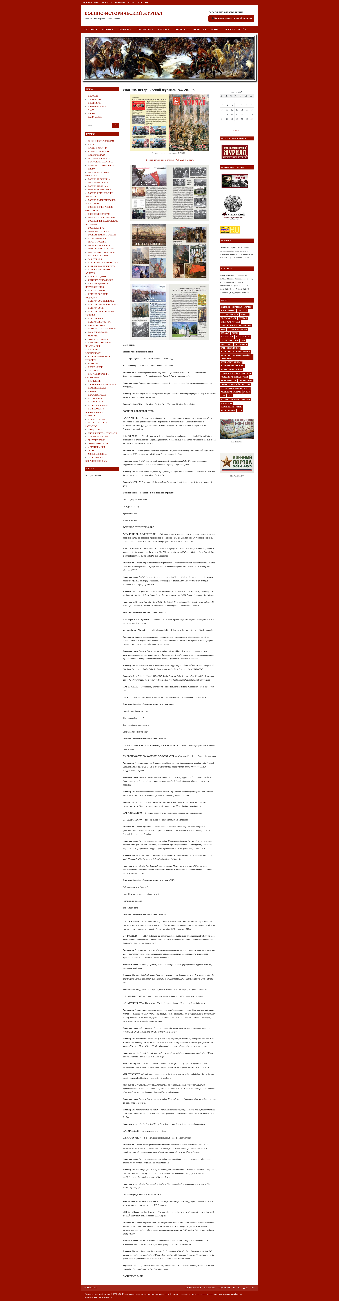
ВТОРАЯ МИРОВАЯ (97, 238)
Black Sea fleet (228, 311)
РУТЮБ (131, 2)
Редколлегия (144, 29)
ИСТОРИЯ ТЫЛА (96, 318)
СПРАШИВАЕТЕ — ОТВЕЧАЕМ (102, 433)
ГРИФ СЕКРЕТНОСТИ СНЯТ (101, 249)
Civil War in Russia (229, 314)
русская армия (228, 411)
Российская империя (231, 392)
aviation (248, 307)
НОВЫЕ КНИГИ (95, 367)
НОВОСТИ (93, 96)
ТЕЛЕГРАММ (120, 2)
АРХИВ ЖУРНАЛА (96, 155)
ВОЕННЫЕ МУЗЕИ (96, 228)
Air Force (225, 307)
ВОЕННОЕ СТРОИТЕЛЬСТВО (101, 217)
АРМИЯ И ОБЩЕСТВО (98, 151)
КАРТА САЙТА (95, 117)
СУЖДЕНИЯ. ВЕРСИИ (98, 437)
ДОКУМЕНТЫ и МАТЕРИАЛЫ (101, 252)
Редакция (124, 29)
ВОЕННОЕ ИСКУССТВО (99, 214)
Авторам (162, 29)
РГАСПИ (92, 416)
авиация (246, 399)
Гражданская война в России (234, 377)
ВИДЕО (91, 113)
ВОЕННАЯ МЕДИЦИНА (99, 179)
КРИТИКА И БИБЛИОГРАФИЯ (102, 329)
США (230, 396)
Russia (235, 333)
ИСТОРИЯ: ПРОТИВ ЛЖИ (99, 322)
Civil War (242, 311)
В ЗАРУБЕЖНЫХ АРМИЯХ (100, 162)
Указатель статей (234, 29)
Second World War (229, 341)
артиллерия (226, 403)
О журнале (89, 29)
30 (252, 119)
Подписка (180, 29)
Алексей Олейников (230, 348)
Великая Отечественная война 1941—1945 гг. (235, 357)
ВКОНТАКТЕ (107, 2)
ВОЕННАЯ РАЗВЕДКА (98, 183)
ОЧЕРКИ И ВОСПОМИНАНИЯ (102, 384)
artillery (237, 307)
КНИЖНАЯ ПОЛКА (97, 325)
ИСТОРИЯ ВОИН (96, 308)
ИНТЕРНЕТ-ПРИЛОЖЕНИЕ (100, 280)
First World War (228, 318)
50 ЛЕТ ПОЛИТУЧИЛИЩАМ (101, 141)
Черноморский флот (230, 399)
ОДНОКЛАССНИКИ (91, 2)
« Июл (235, 131)
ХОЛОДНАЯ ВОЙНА (97, 454)
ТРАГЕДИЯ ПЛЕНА (96, 440)
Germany (243, 318)
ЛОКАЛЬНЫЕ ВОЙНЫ (98, 332)
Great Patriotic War (230, 322)
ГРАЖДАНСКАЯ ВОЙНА (99, 245)
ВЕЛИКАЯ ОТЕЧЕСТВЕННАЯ (101, 165)
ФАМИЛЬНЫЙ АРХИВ (98, 443)
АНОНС (91, 144)
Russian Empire (243, 337)
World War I (226, 344)
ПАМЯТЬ (92, 391)
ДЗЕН (140, 2)
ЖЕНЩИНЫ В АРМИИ (98, 256)
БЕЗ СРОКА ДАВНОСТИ (99, 158)
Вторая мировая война (231, 370)
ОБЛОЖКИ (93, 370)
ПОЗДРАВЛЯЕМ (95, 103)
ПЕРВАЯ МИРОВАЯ (97, 395)
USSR (243, 341)
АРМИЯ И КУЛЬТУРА (97, 148)
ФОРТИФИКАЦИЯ (96, 447)
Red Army (225, 333)
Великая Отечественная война (235, 352)
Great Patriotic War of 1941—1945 (236, 326)
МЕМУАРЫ (93, 336)
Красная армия (245, 381)
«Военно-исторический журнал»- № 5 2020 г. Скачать (169, 160)
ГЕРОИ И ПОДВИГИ (97, 242)
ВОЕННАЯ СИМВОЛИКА (99, 190)
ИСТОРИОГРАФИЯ (96, 290)
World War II (241, 344)
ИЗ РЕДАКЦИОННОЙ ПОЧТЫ (101, 266)
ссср (240, 411)
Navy (223, 329)
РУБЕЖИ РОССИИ (96, 419)
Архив (214, 29)
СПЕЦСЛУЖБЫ (95, 430)
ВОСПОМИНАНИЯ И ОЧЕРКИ (102, 235)
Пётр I (247, 388)
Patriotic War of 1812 (237, 329)
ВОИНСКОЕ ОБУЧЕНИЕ (99, 231)
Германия (246, 373)
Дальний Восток (228, 381)
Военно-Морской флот (231, 362)
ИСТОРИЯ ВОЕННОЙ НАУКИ (101, 301)
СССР (223, 396)
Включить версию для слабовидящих (233, 18)
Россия (246, 392)
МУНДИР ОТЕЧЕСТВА (98, 339)
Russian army (227, 337)
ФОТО (91, 110)
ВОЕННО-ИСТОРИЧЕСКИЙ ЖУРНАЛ (123, 13)
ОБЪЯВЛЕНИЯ (94, 99)
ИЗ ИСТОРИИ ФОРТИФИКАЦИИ (103, 263)
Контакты (198, 29)
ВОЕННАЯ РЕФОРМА (98, 186)
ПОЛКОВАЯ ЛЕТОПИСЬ (99, 405)
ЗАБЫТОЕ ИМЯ (95, 259)
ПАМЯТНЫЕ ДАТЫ (97, 106)
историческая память (231, 407)
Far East (245, 314)
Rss (146, 2)
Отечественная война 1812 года (235, 384)
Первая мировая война (231, 388)
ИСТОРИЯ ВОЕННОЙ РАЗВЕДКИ (103, 304)
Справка (106, 29)
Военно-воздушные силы (232, 366)
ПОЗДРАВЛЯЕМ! (95, 402)
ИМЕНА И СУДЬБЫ (97, 276)
